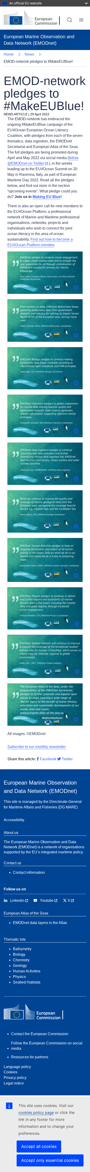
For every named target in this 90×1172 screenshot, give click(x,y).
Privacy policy (15, 1078)
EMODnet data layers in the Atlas (40, 923)
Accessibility (14, 820)
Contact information (29, 872)
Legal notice (14, 1083)
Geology (20, 966)
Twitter (67, 759)
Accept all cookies (39, 1146)
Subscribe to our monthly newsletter (36, 747)
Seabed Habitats (26, 982)
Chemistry (21, 960)
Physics (19, 977)
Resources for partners (29, 1057)
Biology (19, 954)
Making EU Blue (46, 197)
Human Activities (26, 971)
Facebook (47, 759)
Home (9, 54)
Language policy (17, 1067)
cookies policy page (36, 1112)
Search (70, 20)
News (29, 54)
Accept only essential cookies (50, 1160)
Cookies (10, 1072)
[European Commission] (35, 18)
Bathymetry (22, 949)
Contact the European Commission (39, 1034)
